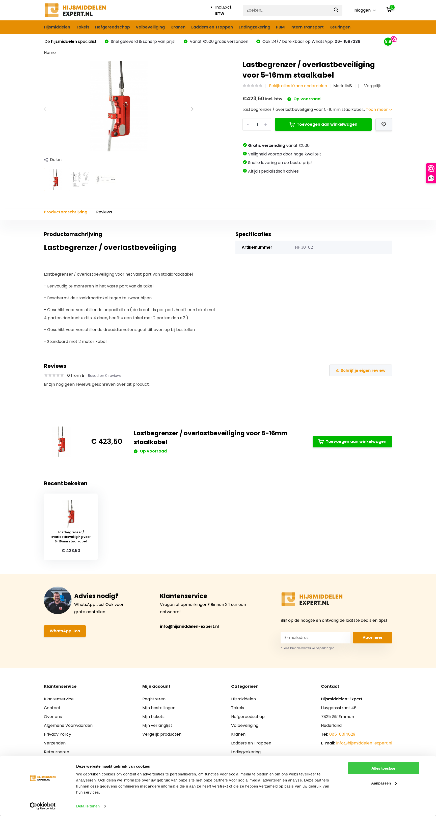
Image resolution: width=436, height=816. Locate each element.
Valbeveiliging (150, 27)
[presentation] (46, 109)
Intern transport (307, 27)
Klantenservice (59, 699)
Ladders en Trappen (212, 27)
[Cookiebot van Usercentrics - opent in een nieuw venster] (43, 806)
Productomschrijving (65, 212)
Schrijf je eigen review (363, 370)
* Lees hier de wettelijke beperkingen (308, 648)
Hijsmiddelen (57, 27)
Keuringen (340, 27)
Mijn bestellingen (158, 708)
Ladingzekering (254, 27)
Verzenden (55, 743)
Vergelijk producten (161, 734)
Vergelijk (372, 86)
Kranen (178, 27)
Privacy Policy (57, 734)
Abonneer (373, 637)
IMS (348, 86)
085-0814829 (342, 734)
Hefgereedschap (112, 27)
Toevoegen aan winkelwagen (327, 124)
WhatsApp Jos (65, 631)
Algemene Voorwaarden (68, 725)
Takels (82, 27)
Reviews (104, 212)
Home (50, 52)
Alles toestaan (383, 768)
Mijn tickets (153, 717)
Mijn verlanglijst (157, 725)
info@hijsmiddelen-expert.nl (189, 626)
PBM (280, 27)
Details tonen (88, 806)
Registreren (154, 699)
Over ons (53, 717)
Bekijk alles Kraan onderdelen (298, 86)
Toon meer (377, 109)
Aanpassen (381, 783)
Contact (52, 708)
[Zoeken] (336, 10)
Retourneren (56, 752)
